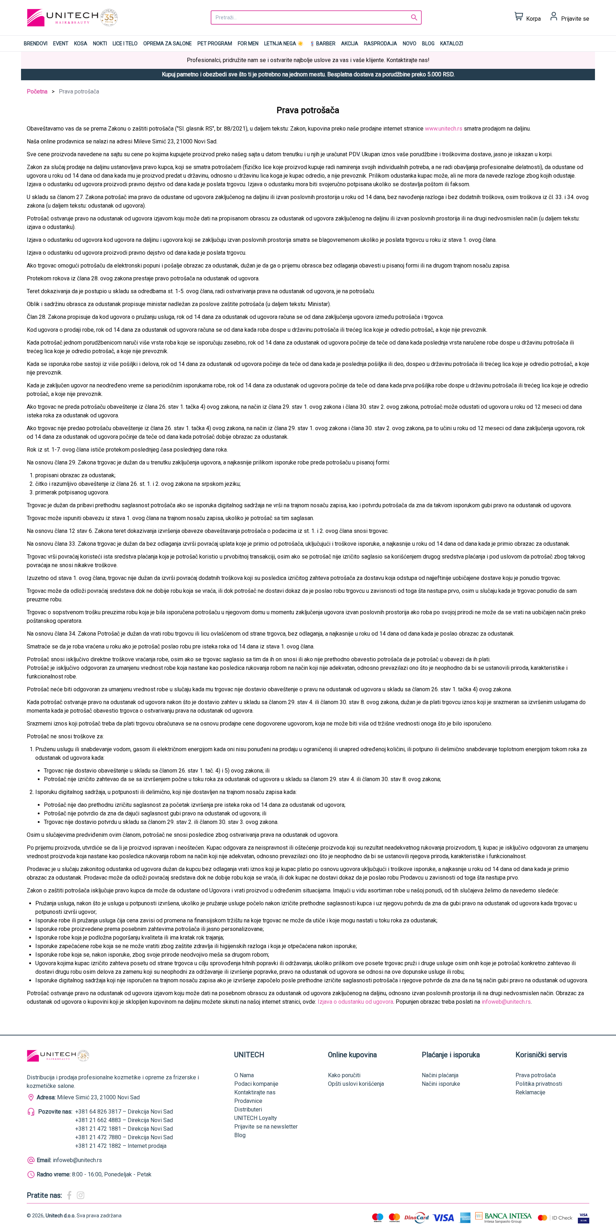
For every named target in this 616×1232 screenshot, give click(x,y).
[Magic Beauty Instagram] (80, 1195)
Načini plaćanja (440, 1075)
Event (60, 43)
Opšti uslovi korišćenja (356, 1083)
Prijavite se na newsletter (266, 1126)
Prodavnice (248, 1101)
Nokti (100, 43)
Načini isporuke (441, 1083)
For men (248, 43)
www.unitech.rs (443, 128)
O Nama (244, 1075)
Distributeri (248, 1109)
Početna (37, 91)
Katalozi (451, 43)
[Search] (414, 17)
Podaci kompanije (256, 1083)
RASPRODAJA (380, 43)
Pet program (214, 43)
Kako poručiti (344, 1075)
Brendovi (35, 43)
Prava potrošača (535, 1075)
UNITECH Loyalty (255, 1118)
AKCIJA (349, 43)
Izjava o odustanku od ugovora (355, 1001)
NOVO (409, 43)
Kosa (80, 43)
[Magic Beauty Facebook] (69, 1195)
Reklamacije (530, 1092)
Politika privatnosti (538, 1083)
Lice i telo (125, 43)
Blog (428, 43)
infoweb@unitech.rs (506, 1001)
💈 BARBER (322, 43)
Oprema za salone (167, 43)
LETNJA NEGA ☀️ (283, 43)
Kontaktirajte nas (255, 1092)
